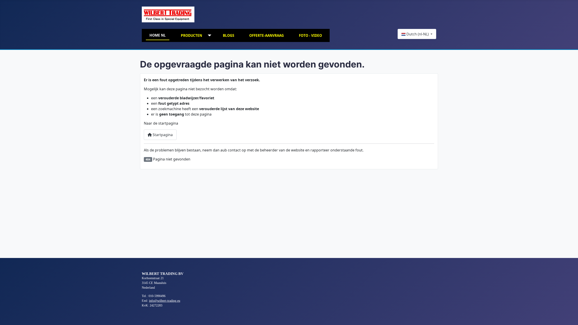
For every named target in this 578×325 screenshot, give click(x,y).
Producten (191, 35)
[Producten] (208, 35)
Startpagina (162, 134)
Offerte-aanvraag (266, 35)
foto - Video (310, 35)
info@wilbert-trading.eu (164, 300)
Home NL (157, 35)
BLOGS (228, 35)
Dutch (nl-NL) (418, 34)
